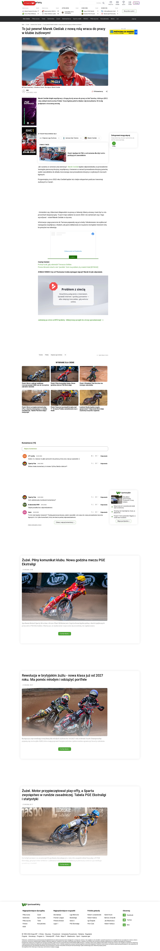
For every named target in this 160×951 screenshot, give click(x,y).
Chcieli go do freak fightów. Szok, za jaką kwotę (124, 511)
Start (23, 24)
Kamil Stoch (108, 915)
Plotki (58, 936)
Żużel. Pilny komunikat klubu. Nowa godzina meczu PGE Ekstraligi (63, 384)
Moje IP (63, 936)
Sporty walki (77, 19)
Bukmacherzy (66, 19)
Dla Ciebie (26, 19)
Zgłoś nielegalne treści (34, 525)
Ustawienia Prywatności (69, 934)
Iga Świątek (91, 921)
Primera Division (59, 921)
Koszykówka (104, 19)
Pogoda (24, 936)
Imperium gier (85, 936)
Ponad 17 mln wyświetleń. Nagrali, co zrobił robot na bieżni (125, 516)
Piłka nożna (35, 19)
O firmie (41, 934)
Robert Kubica (92, 918)
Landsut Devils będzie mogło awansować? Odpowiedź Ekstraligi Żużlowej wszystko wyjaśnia (92, 408)
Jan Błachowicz (109, 921)
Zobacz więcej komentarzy (64, 522)
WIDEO (85, 19)
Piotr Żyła (91, 924)
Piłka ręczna (94, 19)
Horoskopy (32, 936)
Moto (112, 19)
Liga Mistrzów (74, 915)
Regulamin (88, 934)
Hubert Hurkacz (109, 924)
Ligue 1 (56, 924)
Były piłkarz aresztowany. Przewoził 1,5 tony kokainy (128, 499)
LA (117, 19)
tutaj (58, 947)
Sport (78, 936)
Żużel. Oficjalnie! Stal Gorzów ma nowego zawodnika (91, 384)
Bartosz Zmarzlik (109, 918)
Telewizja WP (50, 936)
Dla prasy (48, 934)
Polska (47, 355)
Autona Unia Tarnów (36, 24)
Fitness (25, 924)
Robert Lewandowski (94, 915)
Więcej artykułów (123, 521)
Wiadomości (71, 936)
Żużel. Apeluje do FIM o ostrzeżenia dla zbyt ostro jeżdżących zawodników (86, 154)
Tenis (43, 19)
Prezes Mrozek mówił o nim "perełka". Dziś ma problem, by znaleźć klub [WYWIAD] (68, 267)
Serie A (72, 921)
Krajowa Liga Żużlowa (56, 355)
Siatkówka (50, 19)
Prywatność (56, 934)
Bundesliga (73, 918)
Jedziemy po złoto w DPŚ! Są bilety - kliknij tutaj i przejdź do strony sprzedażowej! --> (70, 320)
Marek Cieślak (73, 167)
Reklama (81, 934)
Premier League (59, 918)
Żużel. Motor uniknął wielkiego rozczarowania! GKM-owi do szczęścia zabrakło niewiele (35, 385)
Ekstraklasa (57, 915)
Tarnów (41, 355)
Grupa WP (34, 934)
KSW (24, 927)
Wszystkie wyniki (129, 11)
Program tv (40, 936)
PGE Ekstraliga (74, 924)
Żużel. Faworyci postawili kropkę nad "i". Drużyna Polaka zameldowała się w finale (64, 408)
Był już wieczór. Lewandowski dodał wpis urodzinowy (124, 506)
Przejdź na (28, 3)
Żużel (58, 19)
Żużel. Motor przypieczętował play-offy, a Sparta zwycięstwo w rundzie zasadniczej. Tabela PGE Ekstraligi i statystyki (34, 409)
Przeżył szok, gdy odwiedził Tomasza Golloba (54, 265)
